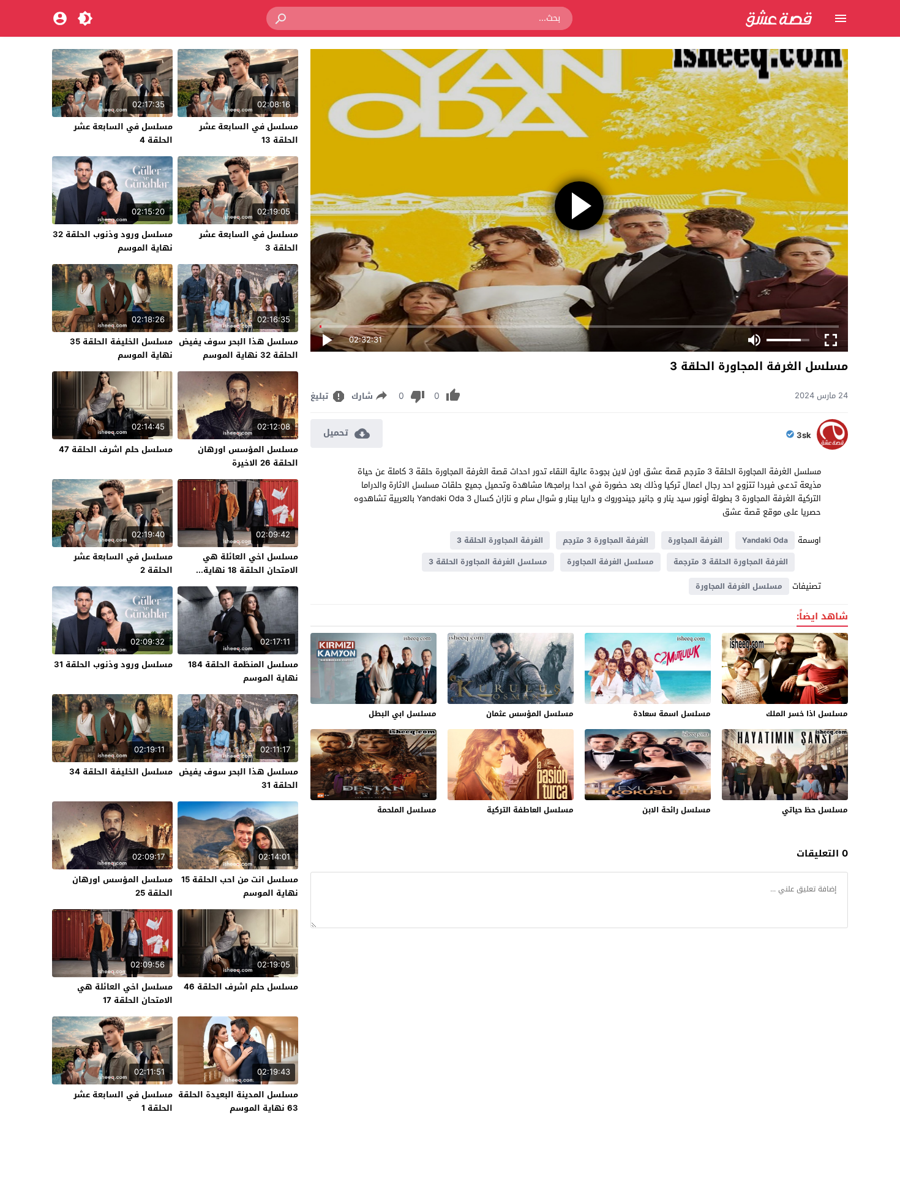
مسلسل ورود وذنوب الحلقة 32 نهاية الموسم (113, 241)
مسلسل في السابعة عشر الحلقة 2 (123, 563)
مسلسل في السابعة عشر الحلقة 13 (248, 133)
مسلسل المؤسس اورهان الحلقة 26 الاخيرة (248, 456)
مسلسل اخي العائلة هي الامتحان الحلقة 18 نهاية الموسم (250, 570)
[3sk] (832, 447)
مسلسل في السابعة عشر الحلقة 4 (123, 133)
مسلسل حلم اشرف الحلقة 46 (241, 986)
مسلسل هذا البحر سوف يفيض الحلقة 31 (238, 778)
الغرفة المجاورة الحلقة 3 (500, 540)
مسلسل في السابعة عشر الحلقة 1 (123, 1101)
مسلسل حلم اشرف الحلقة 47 (116, 449)
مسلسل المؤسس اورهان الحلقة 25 (122, 886)
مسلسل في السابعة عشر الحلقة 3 (248, 241)
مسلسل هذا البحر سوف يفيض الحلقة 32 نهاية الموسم (238, 348)
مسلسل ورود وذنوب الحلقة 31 (113, 664)
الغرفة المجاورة (695, 540)
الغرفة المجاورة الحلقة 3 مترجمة (730, 562)
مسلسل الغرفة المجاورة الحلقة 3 (488, 562)
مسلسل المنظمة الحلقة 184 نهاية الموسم (243, 671)
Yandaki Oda (765, 540)
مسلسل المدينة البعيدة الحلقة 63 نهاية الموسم (238, 1101)
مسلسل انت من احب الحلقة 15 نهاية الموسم (239, 886)
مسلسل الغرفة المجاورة (610, 562)
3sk (804, 435)
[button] (281, 18)
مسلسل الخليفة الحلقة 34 (121, 771)
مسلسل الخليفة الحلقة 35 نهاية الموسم (121, 348)
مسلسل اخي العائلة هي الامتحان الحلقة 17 (125, 993)
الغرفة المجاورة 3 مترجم (605, 540)
